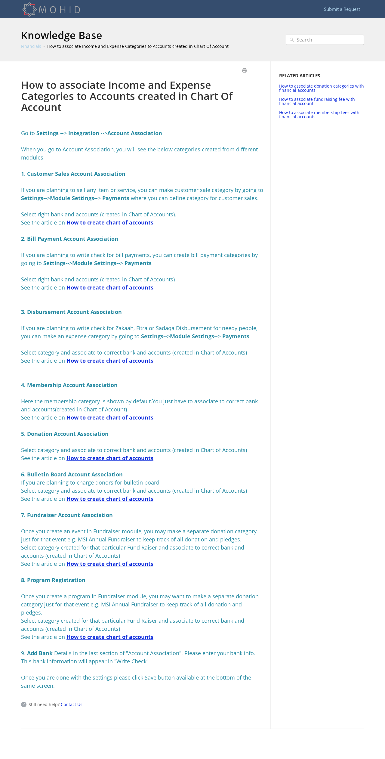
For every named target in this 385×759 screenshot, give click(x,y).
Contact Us (71, 704)
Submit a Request (342, 9)
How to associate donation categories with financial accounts (321, 88)
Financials (31, 46)
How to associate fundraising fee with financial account (317, 101)
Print (244, 70)
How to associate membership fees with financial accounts (319, 114)
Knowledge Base (61, 35)
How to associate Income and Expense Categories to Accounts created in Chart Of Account (138, 46)
